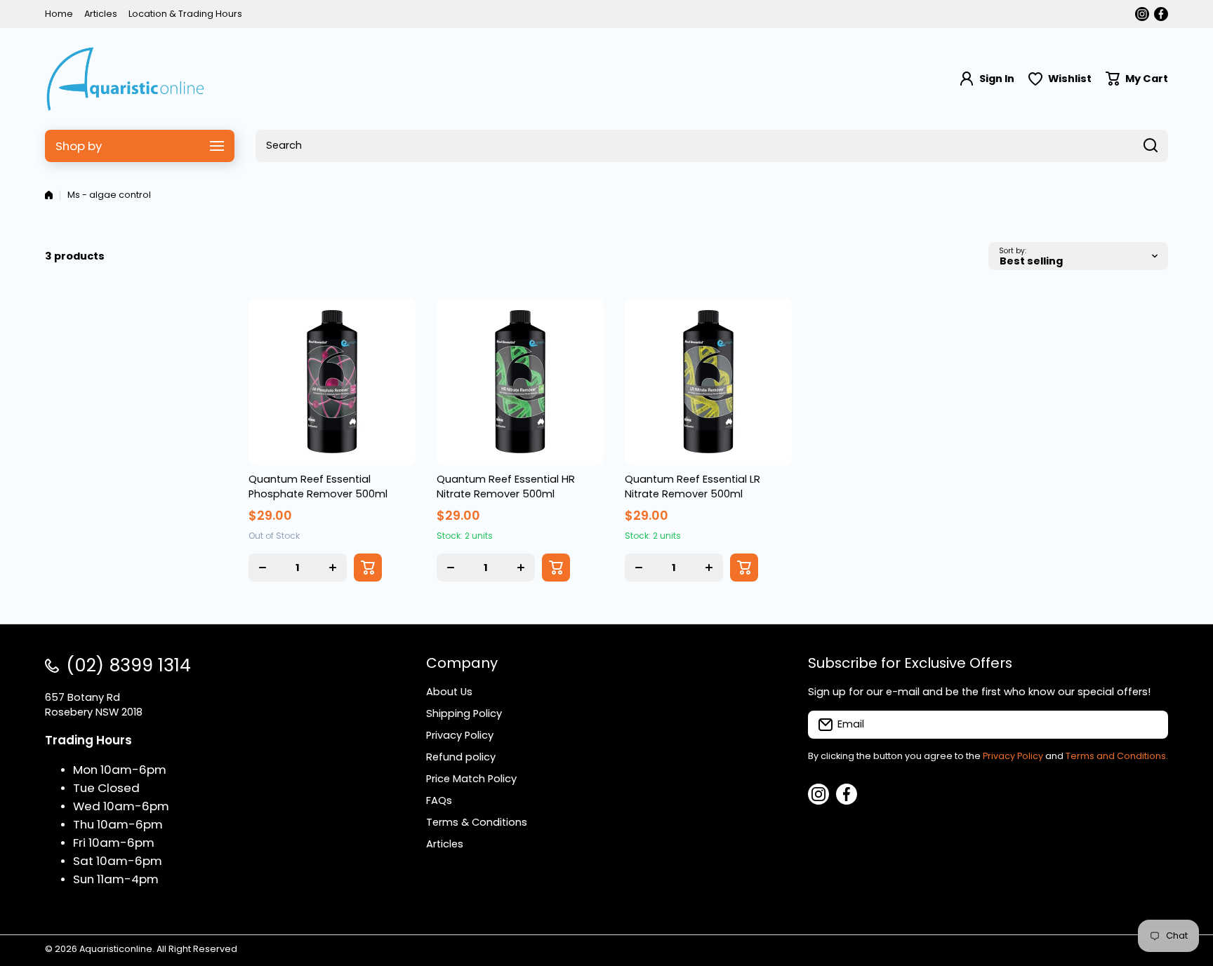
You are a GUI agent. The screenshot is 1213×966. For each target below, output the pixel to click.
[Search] (1150, 146)
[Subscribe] (1150, 725)
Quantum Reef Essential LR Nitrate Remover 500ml (692, 486)
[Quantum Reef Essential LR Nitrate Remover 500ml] (708, 381)
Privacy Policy (1013, 756)
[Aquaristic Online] (125, 79)
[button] (1137, 79)
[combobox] (712, 146)
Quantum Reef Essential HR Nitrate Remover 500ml (506, 486)
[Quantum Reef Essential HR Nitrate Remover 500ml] (520, 381)
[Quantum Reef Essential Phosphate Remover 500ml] (332, 381)
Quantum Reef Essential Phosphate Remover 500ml (317, 486)
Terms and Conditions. (1117, 756)
